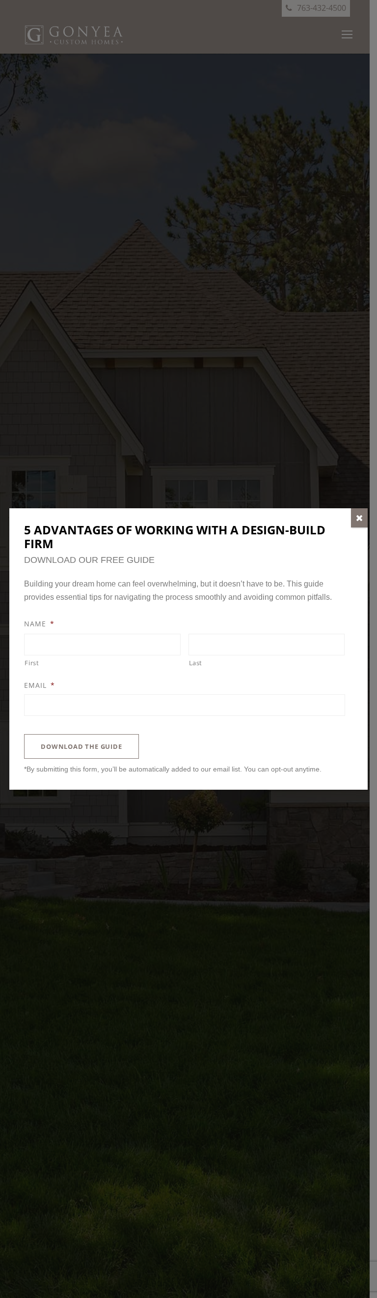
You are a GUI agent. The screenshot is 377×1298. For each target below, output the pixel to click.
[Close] (359, 517)
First (32, 662)
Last (196, 662)
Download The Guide (81, 746)
